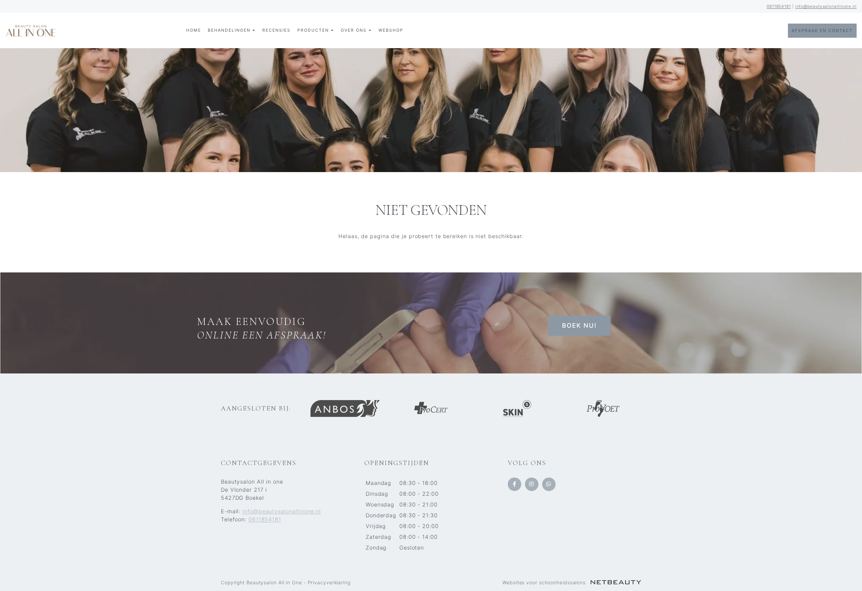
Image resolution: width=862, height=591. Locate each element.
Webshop (390, 30)
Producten (313, 30)
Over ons (354, 30)
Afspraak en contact (822, 30)
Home (193, 30)
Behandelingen (229, 30)
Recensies (276, 30)
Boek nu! (579, 325)
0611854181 (779, 6)
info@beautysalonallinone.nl (826, 6)
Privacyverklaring (329, 582)
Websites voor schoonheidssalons (544, 582)
